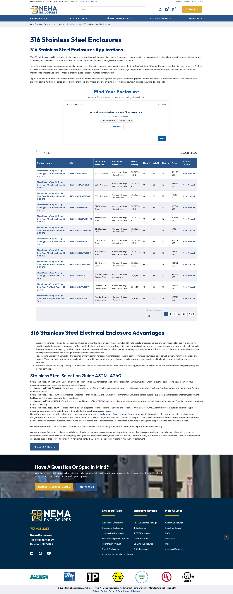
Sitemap (135, 591)
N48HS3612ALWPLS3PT (80, 185)
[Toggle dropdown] (51, 18)
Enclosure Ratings (39, 18)
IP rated (115, 417)
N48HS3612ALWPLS (78, 173)
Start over (116, 126)
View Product (189, 173)
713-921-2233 (196, 2)
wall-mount (106, 414)
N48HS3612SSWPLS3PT (80, 253)
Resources (194, 18)
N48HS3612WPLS (77, 275)
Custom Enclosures (158, 18)
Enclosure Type (76, 18)
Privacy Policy (100, 591)
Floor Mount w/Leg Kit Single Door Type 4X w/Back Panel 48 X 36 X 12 (51, 173)
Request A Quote (44, 446)
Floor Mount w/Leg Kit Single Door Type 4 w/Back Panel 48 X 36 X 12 (51, 276)
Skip (162, 138)
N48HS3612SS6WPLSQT (80, 230)
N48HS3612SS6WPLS (78, 207)
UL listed (98, 417)
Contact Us (191, 9)
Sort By (38, 153)
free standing (119, 414)
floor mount (134, 414)
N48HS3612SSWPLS (78, 241)
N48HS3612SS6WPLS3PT (80, 219)
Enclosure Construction (116, 18)
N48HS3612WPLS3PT (79, 287)
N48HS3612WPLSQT (78, 298)
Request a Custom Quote (54, 486)
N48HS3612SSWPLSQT (79, 264)
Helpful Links (173, 510)
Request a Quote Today (86, 2)
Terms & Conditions (119, 591)
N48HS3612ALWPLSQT (79, 196)
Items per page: (154, 310)
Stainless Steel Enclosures (70, 24)
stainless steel (46, 57)
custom (179, 435)
